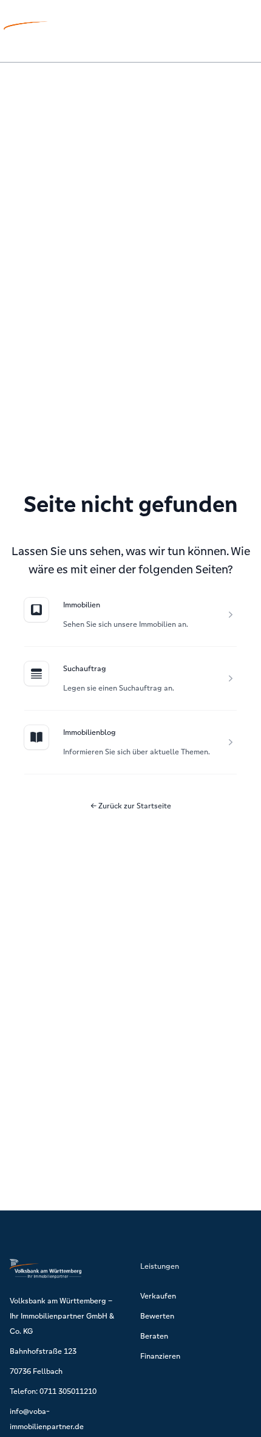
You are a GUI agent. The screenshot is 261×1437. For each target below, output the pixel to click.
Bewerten (157, 1315)
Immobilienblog (89, 732)
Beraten (154, 1335)
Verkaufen (158, 1295)
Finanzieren (160, 1355)
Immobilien (81, 604)
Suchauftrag (84, 668)
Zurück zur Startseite (130, 805)
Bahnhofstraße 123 (43, 1351)
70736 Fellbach (36, 1371)
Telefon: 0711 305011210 (53, 1391)
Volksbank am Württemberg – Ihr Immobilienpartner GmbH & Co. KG (62, 1316)
